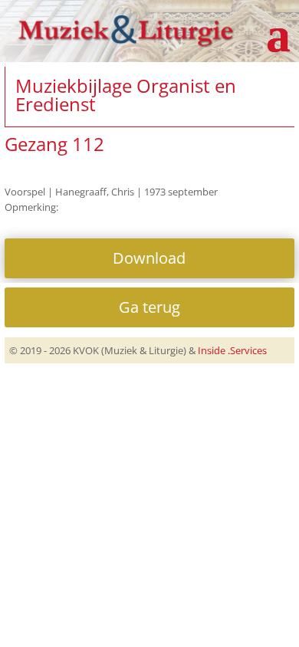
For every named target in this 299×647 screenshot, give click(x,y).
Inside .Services (232, 350)
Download (149, 258)
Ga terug (149, 307)
